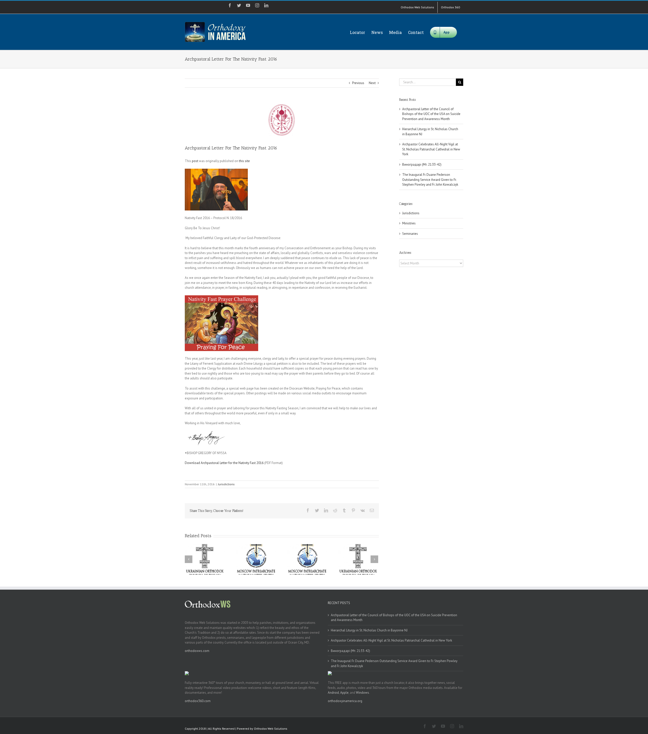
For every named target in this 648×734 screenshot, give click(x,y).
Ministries (409, 223)
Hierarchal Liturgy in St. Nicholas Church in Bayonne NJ (369, 630)
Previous (358, 83)
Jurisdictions (226, 484)
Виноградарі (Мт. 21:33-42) (421, 164)
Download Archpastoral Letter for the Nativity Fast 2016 (224, 463)
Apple (344, 692)
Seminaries (410, 233)
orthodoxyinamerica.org (345, 701)
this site (244, 161)
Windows (362, 692)
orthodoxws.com (197, 651)
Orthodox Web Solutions (270, 728)
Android (333, 692)
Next (372, 83)
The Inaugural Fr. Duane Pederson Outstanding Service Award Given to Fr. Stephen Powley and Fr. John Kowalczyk (430, 179)
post (195, 161)
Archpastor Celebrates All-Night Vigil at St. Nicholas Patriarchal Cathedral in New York (431, 149)
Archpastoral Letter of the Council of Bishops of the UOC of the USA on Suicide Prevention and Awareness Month (431, 114)
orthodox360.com (198, 701)
